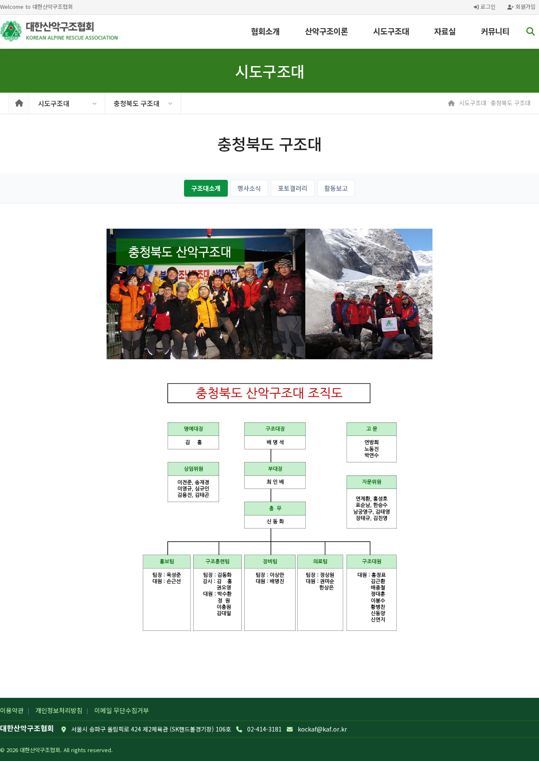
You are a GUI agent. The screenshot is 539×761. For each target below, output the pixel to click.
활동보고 (336, 188)
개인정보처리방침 (59, 710)
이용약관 (12, 710)
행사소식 (249, 188)
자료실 (445, 31)
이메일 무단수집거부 (121, 710)
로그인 (487, 7)
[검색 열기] (530, 31)
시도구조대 (391, 31)
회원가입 (525, 7)
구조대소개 (206, 188)
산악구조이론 (326, 31)
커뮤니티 (495, 31)
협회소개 (265, 31)
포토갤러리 (292, 188)
